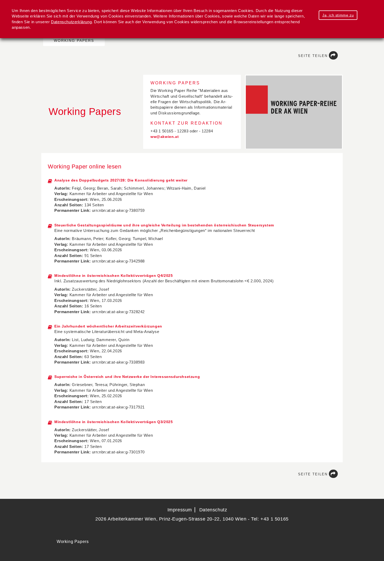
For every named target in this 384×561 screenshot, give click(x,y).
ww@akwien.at (164, 137)
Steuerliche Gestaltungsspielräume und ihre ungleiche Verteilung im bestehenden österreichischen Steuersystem (164, 225)
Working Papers (74, 40)
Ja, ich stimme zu (338, 15)
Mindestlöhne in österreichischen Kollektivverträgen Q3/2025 (113, 422)
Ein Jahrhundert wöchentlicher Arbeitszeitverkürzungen (108, 326)
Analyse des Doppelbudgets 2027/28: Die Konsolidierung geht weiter (121, 180)
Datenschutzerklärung (71, 22)
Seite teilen (313, 56)
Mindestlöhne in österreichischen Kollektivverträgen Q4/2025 (113, 275)
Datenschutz (213, 509)
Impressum (179, 509)
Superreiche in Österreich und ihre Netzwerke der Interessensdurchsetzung (127, 377)
